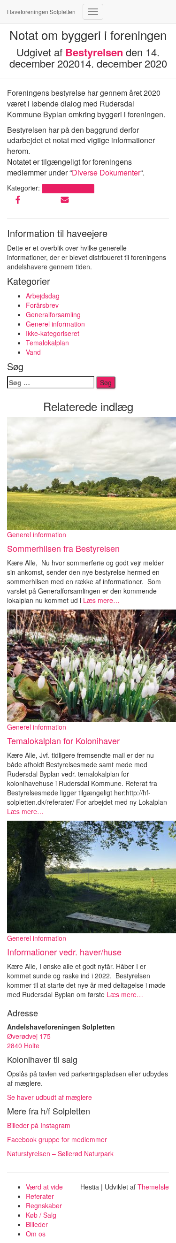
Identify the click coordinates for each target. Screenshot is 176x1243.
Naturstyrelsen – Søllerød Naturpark (60, 1153)
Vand (33, 352)
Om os (36, 1233)
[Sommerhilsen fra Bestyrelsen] (91, 472)
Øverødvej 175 (29, 1036)
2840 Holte (23, 1045)
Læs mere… (100, 600)
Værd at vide (44, 1186)
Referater (40, 1196)
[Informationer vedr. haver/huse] (91, 875)
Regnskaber (44, 1205)
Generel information (68, 188)
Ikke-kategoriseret (52, 333)
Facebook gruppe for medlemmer (57, 1139)
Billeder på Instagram (38, 1125)
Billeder (37, 1224)
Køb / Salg (41, 1215)
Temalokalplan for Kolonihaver (63, 740)
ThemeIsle (153, 1186)
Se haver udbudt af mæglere (50, 1097)
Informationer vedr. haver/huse (64, 952)
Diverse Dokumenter (106, 172)
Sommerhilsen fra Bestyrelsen (63, 548)
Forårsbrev (42, 305)
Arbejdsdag (43, 295)
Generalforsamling (53, 314)
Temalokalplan (47, 342)
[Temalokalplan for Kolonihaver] (91, 665)
